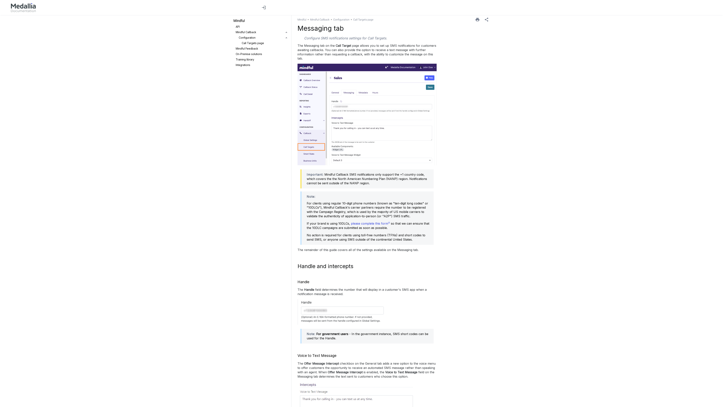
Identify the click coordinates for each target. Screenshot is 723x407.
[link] (23, 7)
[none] (486, 19)
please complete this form (369, 223)
